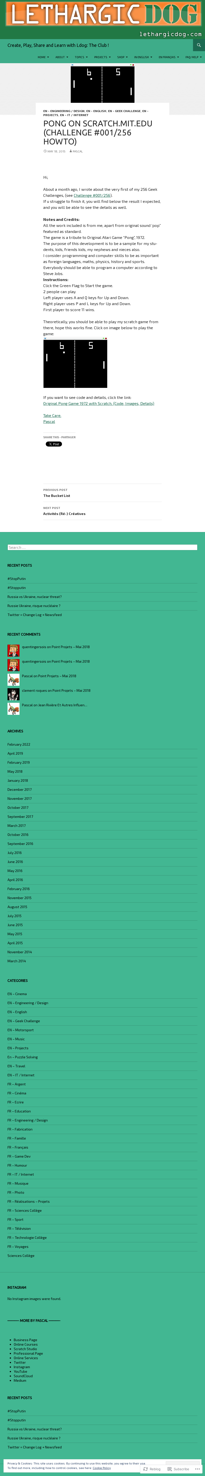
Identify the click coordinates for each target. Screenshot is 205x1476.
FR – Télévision (19, 1228)
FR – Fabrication (20, 1129)
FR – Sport (16, 1219)
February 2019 (19, 762)
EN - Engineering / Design (63, 111)
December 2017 (20, 789)
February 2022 (19, 744)
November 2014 (20, 952)
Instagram (22, 1367)
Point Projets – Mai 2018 (71, 647)
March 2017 (17, 825)
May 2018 (15, 771)
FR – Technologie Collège (27, 1237)
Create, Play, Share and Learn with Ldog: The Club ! (58, 45)
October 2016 (18, 834)
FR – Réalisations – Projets (29, 1201)
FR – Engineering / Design (28, 1120)
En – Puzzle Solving (23, 1057)
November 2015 (20, 898)
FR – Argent (17, 1084)
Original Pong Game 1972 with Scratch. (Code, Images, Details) (98, 403)
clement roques (34, 690)
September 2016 (20, 843)
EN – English (17, 1012)
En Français (167, 57)
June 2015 (15, 925)
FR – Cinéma (17, 1093)
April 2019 (15, 753)
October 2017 (18, 807)
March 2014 (17, 961)
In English (141, 57)
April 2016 (15, 880)
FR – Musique (18, 1183)
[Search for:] (103, 547)
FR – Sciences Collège (25, 1210)
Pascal (78, 151)
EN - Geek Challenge (124, 111)
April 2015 (15, 943)
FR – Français (18, 1147)
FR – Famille (17, 1138)
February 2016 (19, 889)
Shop (120, 57)
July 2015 (15, 916)
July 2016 (15, 852)
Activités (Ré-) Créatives (64, 511)
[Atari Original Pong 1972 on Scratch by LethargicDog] (75, 362)
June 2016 (15, 861)
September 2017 (20, 816)
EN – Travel (16, 1066)
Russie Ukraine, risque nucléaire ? (34, 605)
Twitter (20, 1362)
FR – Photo (16, 1192)
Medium (20, 1380)
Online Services (26, 1358)
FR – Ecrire (16, 1102)
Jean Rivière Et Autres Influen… (62, 705)
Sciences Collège (21, 1255)
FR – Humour (17, 1165)
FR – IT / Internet (21, 1174)
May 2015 (15, 934)
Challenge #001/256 (92, 195)
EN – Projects (18, 1048)
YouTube (20, 1371)
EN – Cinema (17, 994)
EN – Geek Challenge (24, 1021)
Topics (79, 57)
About (60, 57)
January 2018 (18, 780)
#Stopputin (17, 587)
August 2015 (17, 907)
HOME (42, 57)
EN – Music (16, 1039)
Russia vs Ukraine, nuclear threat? (35, 596)
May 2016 (15, 871)
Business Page (25, 1340)
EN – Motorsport (21, 1030)
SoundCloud (23, 1376)
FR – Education (19, 1111)
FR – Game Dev (19, 1156)
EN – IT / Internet (74, 115)
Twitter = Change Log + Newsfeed (35, 615)
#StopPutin (17, 578)
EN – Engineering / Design (28, 1003)
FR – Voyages (18, 1246)
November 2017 (20, 798)
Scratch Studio (25, 1349)
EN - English (96, 111)
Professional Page (28, 1353)
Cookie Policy (102, 1467)
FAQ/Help (192, 57)
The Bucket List (56, 493)
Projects (100, 57)
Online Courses (26, 1344)
